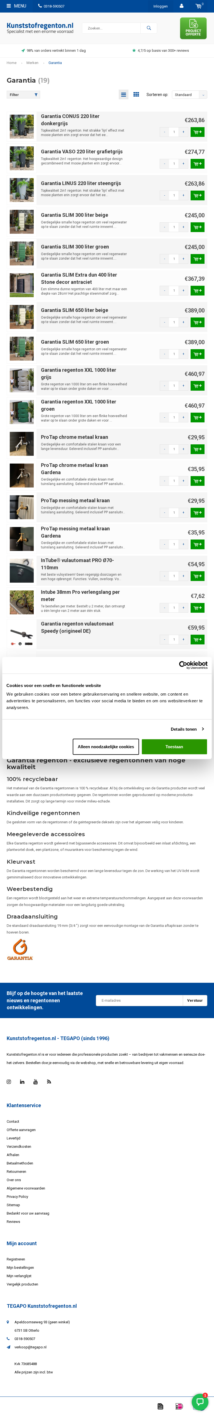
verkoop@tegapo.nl (30, 1347)
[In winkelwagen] (198, 132)
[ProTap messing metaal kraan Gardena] (22, 539)
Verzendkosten (19, 1146)
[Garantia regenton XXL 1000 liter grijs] (22, 380)
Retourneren (16, 1171)
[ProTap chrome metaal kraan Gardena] (22, 475)
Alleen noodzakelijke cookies (106, 746)
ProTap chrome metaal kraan (74, 437)
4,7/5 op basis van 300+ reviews (163, 50)
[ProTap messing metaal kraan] (22, 507)
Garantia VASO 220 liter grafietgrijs (82, 151)
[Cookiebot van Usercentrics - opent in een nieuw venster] (183, 665)
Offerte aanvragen (21, 1130)
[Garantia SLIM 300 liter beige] (22, 222)
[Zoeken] (148, 28)
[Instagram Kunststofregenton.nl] (9, 1081)
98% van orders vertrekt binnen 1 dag (56, 50)
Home (11, 63)
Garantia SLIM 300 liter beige (74, 215)
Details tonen (184, 729)
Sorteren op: (157, 94)
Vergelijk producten (22, 1284)
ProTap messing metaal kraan (75, 500)
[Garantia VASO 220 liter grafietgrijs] (22, 158)
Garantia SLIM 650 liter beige (74, 310)
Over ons (14, 1180)
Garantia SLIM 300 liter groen (75, 247)
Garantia (55, 63)
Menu (19, 6)
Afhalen (13, 1155)
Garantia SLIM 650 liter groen (75, 342)
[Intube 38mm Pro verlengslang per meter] (22, 602)
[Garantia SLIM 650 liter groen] (22, 348)
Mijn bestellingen (20, 1267)
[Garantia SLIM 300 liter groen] (22, 253)
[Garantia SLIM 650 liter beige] (22, 317)
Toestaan (174, 746)
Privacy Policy (17, 1197)
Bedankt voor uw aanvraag (28, 1213)
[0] (198, 6)
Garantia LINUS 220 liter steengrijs (81, 183)
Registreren (16, 1259)
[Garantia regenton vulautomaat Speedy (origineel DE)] (22, 634)
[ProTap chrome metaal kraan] (22, 444)
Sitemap (13, 1205)
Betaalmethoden (20, 1163)
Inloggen (161, 6)
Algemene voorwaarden (26, 1188)
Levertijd (13, 1138)
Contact (13, 1121)
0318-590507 (54, 6)
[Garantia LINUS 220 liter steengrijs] (22, 190)
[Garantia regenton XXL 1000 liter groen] (22, 412)
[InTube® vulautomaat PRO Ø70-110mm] (22, 570)
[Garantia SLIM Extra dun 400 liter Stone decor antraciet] (22, 285)
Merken (32, 63)
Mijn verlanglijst (19, 1276)
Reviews (13, 1222)
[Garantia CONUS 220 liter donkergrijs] (22, 126)
